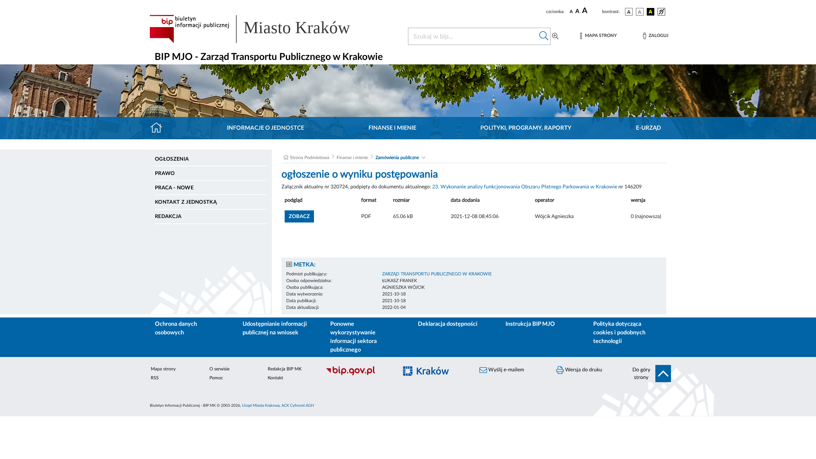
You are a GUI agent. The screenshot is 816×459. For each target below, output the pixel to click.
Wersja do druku (583, 369)
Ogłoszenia (172, 159)
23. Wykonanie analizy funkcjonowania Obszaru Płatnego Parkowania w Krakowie (524, 186)
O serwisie (219, 369)
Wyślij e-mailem (505, 369)
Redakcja (168, 216)
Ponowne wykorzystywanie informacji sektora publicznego (353, 337)
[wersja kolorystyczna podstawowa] (629, 12)
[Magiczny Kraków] (435, 374)
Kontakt (275, 378)
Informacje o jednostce (265, 128)
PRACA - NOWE (174, 187)
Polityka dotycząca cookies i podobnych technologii (619, 332)
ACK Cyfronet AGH (297, 405)
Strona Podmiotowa (309, 158)
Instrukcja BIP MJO (530, 324)
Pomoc (216, 378)
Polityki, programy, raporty (526, 128)
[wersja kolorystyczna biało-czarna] (640, 12)
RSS (155, 378)
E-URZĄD (648, 128)
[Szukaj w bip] (543, 36)
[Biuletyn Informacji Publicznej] (358, 374)
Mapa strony (163, 369)
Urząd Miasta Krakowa (261, 405)
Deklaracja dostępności (447, 324)
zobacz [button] (301, 216)
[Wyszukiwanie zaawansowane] (555, 36)
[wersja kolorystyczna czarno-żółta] (650, 12)
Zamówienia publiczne (397, 158)
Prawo (165, 173)
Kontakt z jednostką (186, 202)
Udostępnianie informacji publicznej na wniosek (275, 328)
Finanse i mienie (392, 128)
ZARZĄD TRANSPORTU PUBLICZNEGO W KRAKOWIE (437, 274)
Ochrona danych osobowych (176, 328)
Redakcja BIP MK (285, 369)
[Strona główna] (159, 128)
